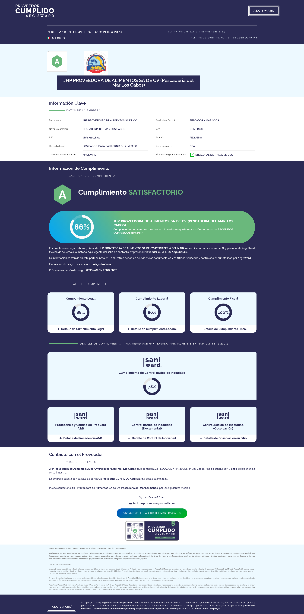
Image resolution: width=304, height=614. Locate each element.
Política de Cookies (167, 608)
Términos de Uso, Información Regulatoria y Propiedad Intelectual (125, 608)
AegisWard (59, 548)
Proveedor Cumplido (107, 548)
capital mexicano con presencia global (97, 553)
